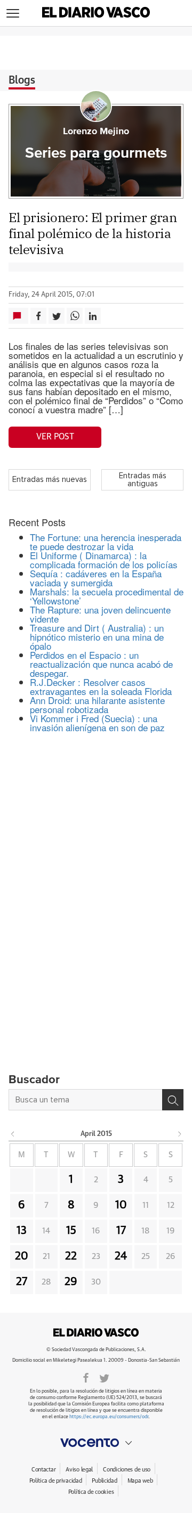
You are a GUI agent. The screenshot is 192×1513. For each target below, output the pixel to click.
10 (121, 1205)
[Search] (172, 1099)
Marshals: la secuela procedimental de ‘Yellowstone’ (106, 596)
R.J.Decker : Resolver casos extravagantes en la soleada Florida (101, 686)
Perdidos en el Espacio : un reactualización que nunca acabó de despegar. (101, 664)
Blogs (22, 80)
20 (21, 1256)
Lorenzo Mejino (96, 131)
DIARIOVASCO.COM (96, 1332)
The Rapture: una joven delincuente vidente (100, 614)
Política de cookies (91, 1492)
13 (22, 1230)
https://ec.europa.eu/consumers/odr (108, 1416)
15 (71, 1230)
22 (71, 1256)
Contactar (43, 1470)
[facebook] (86, 1377)
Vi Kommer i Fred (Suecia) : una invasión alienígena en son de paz (97, 722)
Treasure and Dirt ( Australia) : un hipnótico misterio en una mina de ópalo (97, 636)
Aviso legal (79, 1470)
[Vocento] (96, 1442)
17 (121, 1230)
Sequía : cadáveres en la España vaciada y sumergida (96, 578)
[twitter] (104, 1377)
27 (21, 1282)
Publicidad (104, 1481)
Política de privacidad (55, 1481)
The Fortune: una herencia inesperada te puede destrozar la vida (105, 541)
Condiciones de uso (126, 1470)
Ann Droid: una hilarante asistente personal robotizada (97, 704)
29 (71, 1282)
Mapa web (140, 1481)
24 (121, 1256)
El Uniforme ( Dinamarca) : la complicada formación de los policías (104, 560)
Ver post (55, 436)
